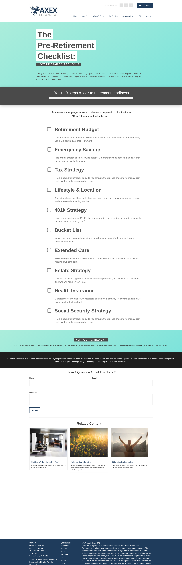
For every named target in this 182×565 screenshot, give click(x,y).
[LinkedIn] (126, 5)
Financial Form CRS (92, 543)
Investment (65, 548)
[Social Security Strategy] (49, 310)
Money (63, 560)
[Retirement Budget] (49, 129)
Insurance (64, 554)
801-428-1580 (111, 5)
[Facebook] (131, 5)
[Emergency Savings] (49, 149)
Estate (63, 551)
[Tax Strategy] (49, 169)
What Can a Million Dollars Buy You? (45, 462)
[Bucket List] (49, 230)
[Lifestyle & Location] (49, 190)
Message (33, 392)
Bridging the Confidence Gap (122, 462)
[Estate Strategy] (49, 270)
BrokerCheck (135, 546)
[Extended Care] (49, 250)
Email (94, 378)
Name (31, 378)
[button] (76, 16)
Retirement (65, 546)
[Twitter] (121, 5)
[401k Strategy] (49, 210)
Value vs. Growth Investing (81, 462)
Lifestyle (64, 563)
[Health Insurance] (49, 290)
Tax (62, 557)
